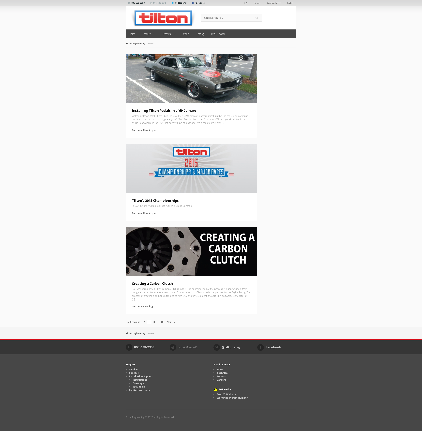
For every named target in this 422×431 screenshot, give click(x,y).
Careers (221, 379)
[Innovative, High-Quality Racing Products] (161, 18)
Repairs (221, 376)
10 (162, 321)
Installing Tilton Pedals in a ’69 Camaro (164, 110)
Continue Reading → (144, 130)
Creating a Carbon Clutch (152, 283)
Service (258, 3)
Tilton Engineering (135, 43)
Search (256, 18)
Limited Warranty (139, 390)
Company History (274, 3)
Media (186, 34)
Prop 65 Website (226, 394)
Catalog (200, 34)
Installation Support (141, 376)
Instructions (140, 379)
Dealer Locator (218, 34)
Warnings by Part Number (232, 397)
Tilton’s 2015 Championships (155, 200)
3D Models (139, 386)
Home (132, 34)
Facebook (200, 2)
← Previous (133, 321)
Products (147, 34)
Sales (220, 369)
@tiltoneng (180, 2)
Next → (171, 321)
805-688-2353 (138, 2)
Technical (167, 34)
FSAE (246, 3)
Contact (290, 3)
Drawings (138, 383)
